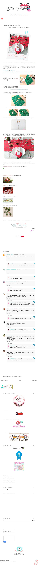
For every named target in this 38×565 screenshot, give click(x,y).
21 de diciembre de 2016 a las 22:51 (22, 281)
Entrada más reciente (4, 380)
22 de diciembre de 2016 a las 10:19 (20, 302)
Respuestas (10, 261)
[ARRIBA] (36, 563)
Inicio (20, 380)
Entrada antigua (34, 380)
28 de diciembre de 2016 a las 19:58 (20, 317)
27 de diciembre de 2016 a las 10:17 (14, 322)
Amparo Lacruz (10, 351)
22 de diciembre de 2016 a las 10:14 (20, 276)
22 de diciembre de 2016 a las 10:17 (20, 289)
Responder (8, 260)
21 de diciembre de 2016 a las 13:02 (21, 269)
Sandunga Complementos (12, 281)
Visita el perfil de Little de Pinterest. (11, 489)
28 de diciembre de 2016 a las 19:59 (20, 329)
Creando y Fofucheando (11, 308)
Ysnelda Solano (10, 293)
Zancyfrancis (9, 335)
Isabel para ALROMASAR (11, 269)
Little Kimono (12, 263)
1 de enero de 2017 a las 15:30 (19, 358)
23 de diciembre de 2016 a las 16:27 (21, 308)
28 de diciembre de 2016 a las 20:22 (17, 335)
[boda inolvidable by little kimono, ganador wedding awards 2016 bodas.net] (10, 386)
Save (23, 236)
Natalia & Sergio (10, 254)
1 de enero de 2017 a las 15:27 (19, 345)
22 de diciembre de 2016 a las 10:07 (20, 263)
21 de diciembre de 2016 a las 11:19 (19, 254)
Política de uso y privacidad (4, 560)
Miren (8, 322)
